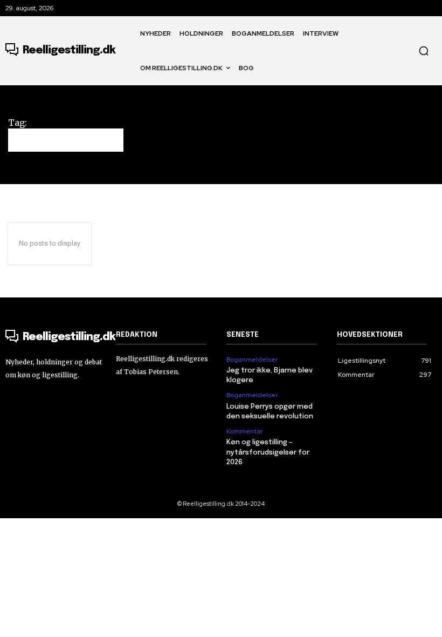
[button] (424, 51)
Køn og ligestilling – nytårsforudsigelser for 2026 (267, 452)
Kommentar (244, 431)
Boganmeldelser (252, 359)
